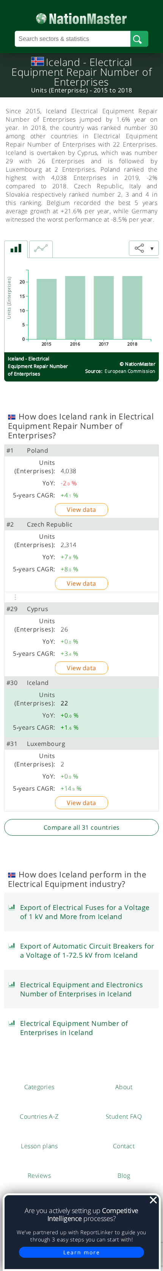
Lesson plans (39, 1146)
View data (81, 509)
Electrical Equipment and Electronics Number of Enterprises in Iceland (81, 989)
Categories (39, 1087)
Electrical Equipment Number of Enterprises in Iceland (74, 1028)
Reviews (39, 1175)
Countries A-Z (39, 1116)
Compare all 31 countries (82, 827)
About (124, 1087)
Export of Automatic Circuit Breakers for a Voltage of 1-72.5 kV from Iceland (87, 950)
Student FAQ (124, 1116)
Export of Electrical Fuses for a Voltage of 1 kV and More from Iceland (85, 912)
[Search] (139, 39)
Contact (124, 1146)
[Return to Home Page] (81, 17)
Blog (124, 1175)
